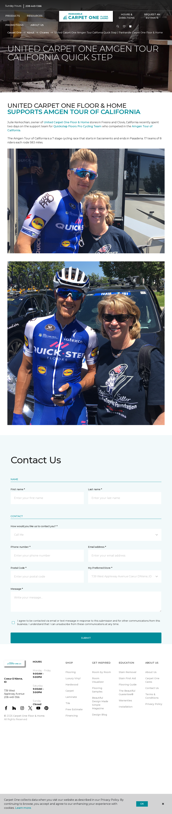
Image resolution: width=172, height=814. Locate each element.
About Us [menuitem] (151, 672)
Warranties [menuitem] (125, 700)
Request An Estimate (152, 16)
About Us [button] (37, 25)
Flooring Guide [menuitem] (128, 684)
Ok (142, 803)
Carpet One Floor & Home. (29, 715)
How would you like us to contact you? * (34, 526)
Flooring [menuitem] (71, 672)
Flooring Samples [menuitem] (97, 690)
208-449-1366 (33, 6)
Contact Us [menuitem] (152, 688)
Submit (86, 637)
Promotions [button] (14, 25)
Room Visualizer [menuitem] (98, 680)
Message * (17, 589)
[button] (118, 26)
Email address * (97, 547)
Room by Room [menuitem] (101, 672)
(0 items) (130, 26)
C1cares (44, 32)
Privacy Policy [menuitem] (153, 704)
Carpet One (14, 32)
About (30, 32)
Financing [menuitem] (72, 715)
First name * (18, 489)
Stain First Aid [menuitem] (127, 678)
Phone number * (20, 547)
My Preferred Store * (100, 568)
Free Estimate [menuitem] (74, 709)
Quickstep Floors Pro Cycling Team (77, 126)
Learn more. (23, 807)
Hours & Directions (126, 16)
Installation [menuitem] (126, 706)
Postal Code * (18, 568)
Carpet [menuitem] (70, 690)
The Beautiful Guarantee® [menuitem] (127, 692)
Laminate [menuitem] (71, 697)
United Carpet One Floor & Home (66, 122)
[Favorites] (124, 26)
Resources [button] (34, 15)
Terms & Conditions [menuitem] (152, 696)
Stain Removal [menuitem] (127, 672)
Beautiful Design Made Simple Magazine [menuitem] (100, 703)
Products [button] (12, 15)
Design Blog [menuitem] (99, 714)
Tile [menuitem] (68, 703)
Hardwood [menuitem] (72, 684)
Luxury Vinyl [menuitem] (73, 678)
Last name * (95, 489)
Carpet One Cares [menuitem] (152, 680)
